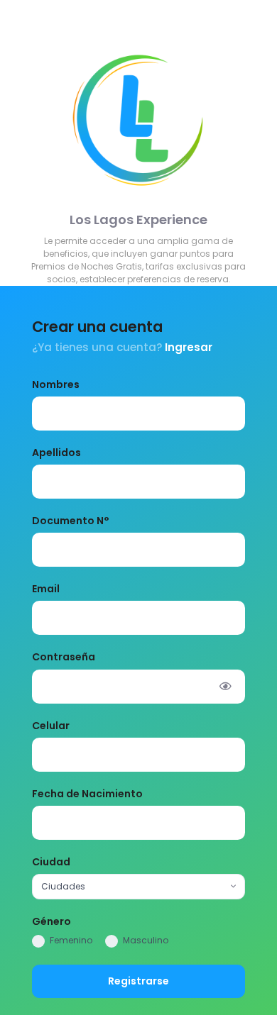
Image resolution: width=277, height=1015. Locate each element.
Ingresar (188, 347)
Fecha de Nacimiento (87, 794)
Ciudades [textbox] (63, 886)
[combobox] (138, 886)
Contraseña (63, 657)
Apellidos (56, 452)
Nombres (56, 384)
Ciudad (51, 862)
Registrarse (138, 981)
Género (51, 921)
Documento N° (70, 521)
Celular (51, 726)
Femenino (71, 940)
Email (46, 589)
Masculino (145, 940)
